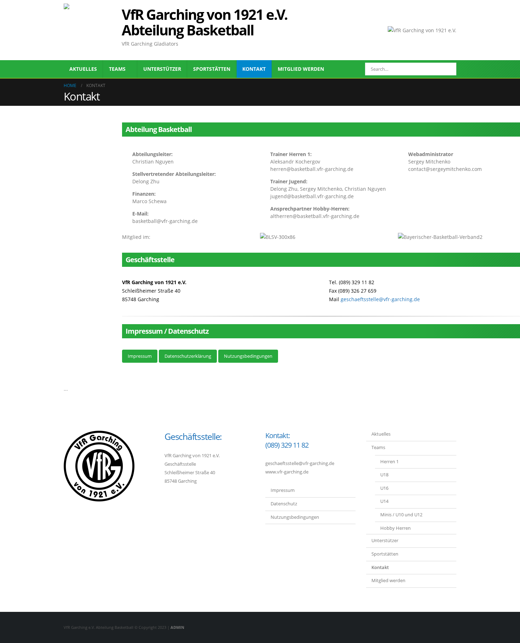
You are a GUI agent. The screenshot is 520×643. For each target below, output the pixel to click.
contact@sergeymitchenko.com (445, 169)
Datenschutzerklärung (187, 356)
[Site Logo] (90, 30)
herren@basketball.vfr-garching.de (311, 169)
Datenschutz (284, 504)
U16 (384, 488)
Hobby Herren (395, 528)
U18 (384, 475)
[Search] (446, 69)
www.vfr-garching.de (286, 472)
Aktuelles (83, 68)
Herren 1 (389, 462)
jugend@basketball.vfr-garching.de (312, 196)
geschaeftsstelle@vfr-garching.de (380, 299)
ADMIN (177, 627)
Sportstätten (211, 68)
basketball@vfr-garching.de (165, 221)
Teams (117, 68)
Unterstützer (162, 68)
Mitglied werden (301, 68)
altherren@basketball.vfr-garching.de (314, 216)
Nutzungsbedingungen (248, 356)
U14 (384, 501)
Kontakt (254, 68)
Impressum (140, 356)
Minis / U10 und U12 (401, 515)
